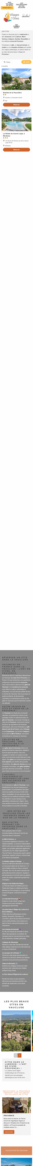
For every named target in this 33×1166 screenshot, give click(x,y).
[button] (26, 15)
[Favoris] (23, 15)
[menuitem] (9, 5)
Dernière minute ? (7, 7)
